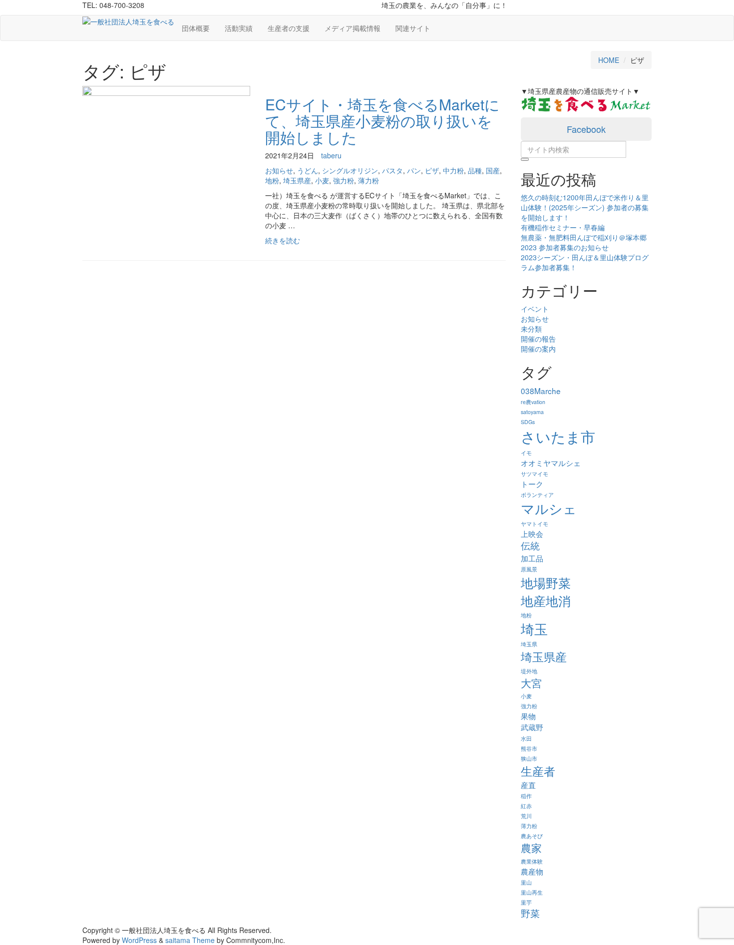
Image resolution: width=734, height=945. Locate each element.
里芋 (526, 902)
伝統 (530, 545)
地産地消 (546, 600)
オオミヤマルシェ (551, 462)
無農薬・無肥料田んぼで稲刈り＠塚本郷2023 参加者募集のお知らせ (584, 242)
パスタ (392, 170)
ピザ (432, 170)
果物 (528, 715)
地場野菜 (546, 582)
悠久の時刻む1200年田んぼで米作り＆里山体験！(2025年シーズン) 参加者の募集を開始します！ (585, 207)
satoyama (532, 412)
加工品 (532, 557)
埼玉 (534, 628)
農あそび (532, 836)
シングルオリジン (350, 170)
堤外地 (529, 671)
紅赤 (526, 806)
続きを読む (282, 240)
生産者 (538, 770)
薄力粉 (368, 180)
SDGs (528, 422)
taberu (331, 155)
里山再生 (532, 892)
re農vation (533, 402)
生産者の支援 (289, 28)
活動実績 (239, 28)
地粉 (272, 180)
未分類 (531, 329)
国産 (493, 170)
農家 (531, 847)
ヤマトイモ (534, 523)
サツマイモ (534, 473)
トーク (532, 483)
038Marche (541, 390)
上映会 (532, 533)
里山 (526, 882)
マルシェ (549, 508)
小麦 (322, 180)
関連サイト (412, 28)
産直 (528, 784)
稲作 (526, 796)
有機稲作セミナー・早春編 (563, 227)
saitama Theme (190, 940)
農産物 (532, 871)
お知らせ (279, 170)
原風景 (529, 569)
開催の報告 (538, 339)
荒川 (526, 816)
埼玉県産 (297, 180)
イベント (535, 309)
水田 (526, 738)
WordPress (139, 940)
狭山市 (529, 758)
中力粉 (453, 170)
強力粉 (343, 180)
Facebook (586, 128)
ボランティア (537, 494)
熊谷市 (529, 748)
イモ (526, 453)
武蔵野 (532, 726)
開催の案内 (538, 349)
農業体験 (532, 861)
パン (414, 170)
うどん (307, 170)
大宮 (531, 682)
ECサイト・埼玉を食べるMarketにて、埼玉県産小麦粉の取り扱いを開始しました (382, 120)
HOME (608, 60)
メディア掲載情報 (352, 28)
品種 (475, 170)
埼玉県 (529, 644)
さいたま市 (558, 436)
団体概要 (196, 28)
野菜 (530, 913)
